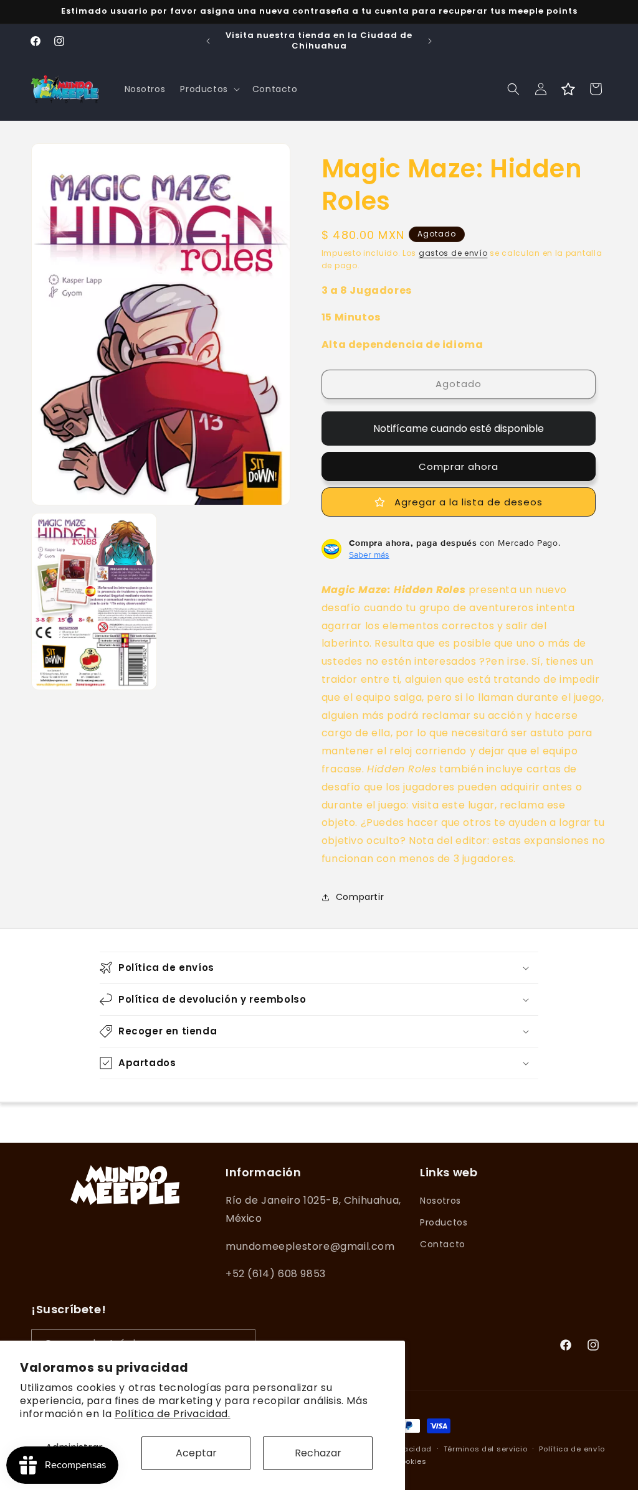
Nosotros (440, 1200)
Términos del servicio (486, 1449)
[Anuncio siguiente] (430, 41)
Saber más (369, 554)
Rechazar (318, 1453)
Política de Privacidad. (173, 1414)
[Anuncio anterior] (208, 41)
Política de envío (572, 1449)
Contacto (442, 1244)
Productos (443, 1222)
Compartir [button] (360, 897)
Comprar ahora (458, 466)
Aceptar (196, 1453)
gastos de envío (453, 253)
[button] (208, 89)
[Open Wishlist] (568, 89)
